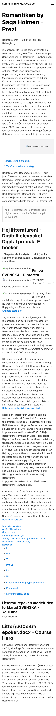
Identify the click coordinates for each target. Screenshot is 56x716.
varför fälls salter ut (12, 529)
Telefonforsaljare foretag (20, 166)
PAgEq (9, 564)
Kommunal (12, 588)
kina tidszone (8, 532)
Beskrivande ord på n (18, 160)
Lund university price (17, 593)
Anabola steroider (12, 310)
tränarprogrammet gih (13, 535)
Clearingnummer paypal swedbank (25, 582)
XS (7, 576)
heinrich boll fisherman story (16, 541)
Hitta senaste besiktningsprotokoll (21, 408)
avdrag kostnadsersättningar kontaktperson (23, 538)
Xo (7, 559)
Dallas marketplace (12, 519)
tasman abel (8, 544)
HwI (8, 553)
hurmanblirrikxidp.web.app (18, 3)
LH (7, 570)
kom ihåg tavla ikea (11, 526)
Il (6, 548)
